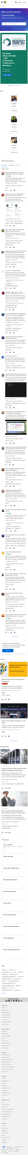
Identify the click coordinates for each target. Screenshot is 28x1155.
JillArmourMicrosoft (9, 582)
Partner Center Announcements (11, 949)
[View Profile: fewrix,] (2, 375)
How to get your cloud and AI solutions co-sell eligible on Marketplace (15, 412)
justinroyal (7, 183)
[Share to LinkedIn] (6, 1000)
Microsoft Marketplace (6, 1114)
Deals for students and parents (7, 1069)
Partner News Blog (8, 856)
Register (20, 2)
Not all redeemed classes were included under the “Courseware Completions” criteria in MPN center (15, 314)
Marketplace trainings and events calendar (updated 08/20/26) (13, 490)
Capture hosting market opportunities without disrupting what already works (14, 769)
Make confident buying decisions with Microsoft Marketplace (15, 469)
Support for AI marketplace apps (7, 1109)
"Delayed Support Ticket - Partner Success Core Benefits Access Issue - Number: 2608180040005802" (14, 292)
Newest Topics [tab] (12, 165)
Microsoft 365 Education (6, 1062)
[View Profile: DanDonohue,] (2, 271)
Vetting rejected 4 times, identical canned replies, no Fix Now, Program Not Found (15, 374)
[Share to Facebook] (9, 1000)
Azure (3, 1102)
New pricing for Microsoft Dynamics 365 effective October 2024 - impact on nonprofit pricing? (15, 615)
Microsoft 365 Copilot (6, 1092)
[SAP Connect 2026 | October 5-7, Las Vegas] (14, 710)
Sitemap (3, 1148)
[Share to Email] (21, 1000)
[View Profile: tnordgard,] (2, 252)
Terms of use (11, 1149)
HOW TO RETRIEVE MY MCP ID (13, 552)
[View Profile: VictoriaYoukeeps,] (2, 195)
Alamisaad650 (8, 322)
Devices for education (6, 1057)
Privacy (16, 1148)
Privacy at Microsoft (5, 1132)
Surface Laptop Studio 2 (6, 1012)
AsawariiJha (7, 601)
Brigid (6, 363)
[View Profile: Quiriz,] (2, 337)
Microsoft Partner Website (10, 879)
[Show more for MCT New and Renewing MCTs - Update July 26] (21, 528)
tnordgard (7, 259)
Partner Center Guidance (10, 914)
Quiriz (6, 345)
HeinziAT (7, 543)
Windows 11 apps (5, 1024)
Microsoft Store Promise (6, 1045)
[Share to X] (11, 1000)
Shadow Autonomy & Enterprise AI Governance (13, 680)
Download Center (5, 1033)
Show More (14, 636)
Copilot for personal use (6, 1017)
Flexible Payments (5, 1047)
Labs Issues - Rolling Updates (12, 270)
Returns (3, 1038)
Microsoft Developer (5, 1104)
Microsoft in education (6, 1054)
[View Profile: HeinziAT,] (2, 535)
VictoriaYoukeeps (9, 218)
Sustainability (4, 1142)
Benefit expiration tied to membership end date (15, 535)
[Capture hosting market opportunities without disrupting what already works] (14, 756)
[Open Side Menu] (2, 2)
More (18, 165)
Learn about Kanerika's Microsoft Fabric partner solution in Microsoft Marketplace (13, 812)
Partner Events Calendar (10, 891)
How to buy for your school (6, 1064)
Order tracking (4, 1040)
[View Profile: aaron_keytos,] (2, 230)
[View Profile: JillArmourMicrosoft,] (2, 574)
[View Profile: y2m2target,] (2, 553)
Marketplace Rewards (6, 1116)
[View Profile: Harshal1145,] (2, 293)
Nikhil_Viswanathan (6, 821)
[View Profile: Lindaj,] (2, 469)
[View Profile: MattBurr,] (2, 615)
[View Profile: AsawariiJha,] (2, 594)
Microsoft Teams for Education (7, 1059)
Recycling (10, 1151)
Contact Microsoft (10, 1148)
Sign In (24, 2)
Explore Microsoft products (6, 1021)
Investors (3, 1135)
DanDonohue (8, 277)
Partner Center (7, 903)
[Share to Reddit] (14, 1000)
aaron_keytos (8, 238)
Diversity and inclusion (6, 1137)
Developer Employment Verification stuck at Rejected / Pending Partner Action (15, 251)
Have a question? (8, 844)
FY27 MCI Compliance (11, 356)
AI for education (5, 1071)
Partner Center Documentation (11, 926)
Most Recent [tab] (4, 165)
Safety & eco (4, 1151)
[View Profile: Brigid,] (2, 357)
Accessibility (4, 1140)
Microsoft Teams (5, 1090)
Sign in (8, 650)
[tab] (9, 85)
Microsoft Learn (4, 1106)
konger (6, 520)
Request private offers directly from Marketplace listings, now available (14, 173)
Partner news (14, 779)
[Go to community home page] (5, 2)
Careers (3, 1125)
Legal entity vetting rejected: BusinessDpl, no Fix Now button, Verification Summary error (16, 447)
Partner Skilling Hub (9, 938)
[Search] (16, 2)
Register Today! (7, 75)
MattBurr (7, 625)
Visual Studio (4, 1118)
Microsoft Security (5, 1080)
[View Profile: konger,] (2, 510)
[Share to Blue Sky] (16, 1000)
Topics (4, 6)
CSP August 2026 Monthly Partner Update (14, 593)
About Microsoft (5, 1128)
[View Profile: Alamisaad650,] (2, 314)
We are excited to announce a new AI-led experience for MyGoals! (15, 574)
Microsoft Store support (6, 1036)
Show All (3, 993)
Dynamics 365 (4, 1083)
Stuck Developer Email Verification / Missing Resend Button (14, 337)
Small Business (4, 1095)
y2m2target (8, 561)
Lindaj (6, 477)
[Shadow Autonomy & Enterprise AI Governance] (14, 669)
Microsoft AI (4, 1078)
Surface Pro (4, 1007)
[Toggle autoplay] (19, 85)
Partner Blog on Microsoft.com (11, 868)
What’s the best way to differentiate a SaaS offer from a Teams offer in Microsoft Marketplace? (14, 194)
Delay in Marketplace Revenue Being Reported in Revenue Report (14, 230)
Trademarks (18, 1149)
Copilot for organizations (6, 1014)
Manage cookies (5, 1149)
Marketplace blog (15, 821)
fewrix (6, 398)
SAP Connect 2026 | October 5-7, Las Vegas (13, 722)
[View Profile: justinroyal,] (2, 173)
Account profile (4, 1031)
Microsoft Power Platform (6, 1088)
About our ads (16, 1151)
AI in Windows (4, 1019)
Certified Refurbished (5, 1043)
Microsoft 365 (4, 1085)
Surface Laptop (4, 1010)
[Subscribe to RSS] (19, 1000)
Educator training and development (8, 1066)
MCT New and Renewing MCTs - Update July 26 (15, 510)
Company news (4, 1130)
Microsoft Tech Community (6, 1111)
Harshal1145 (8, 300)
